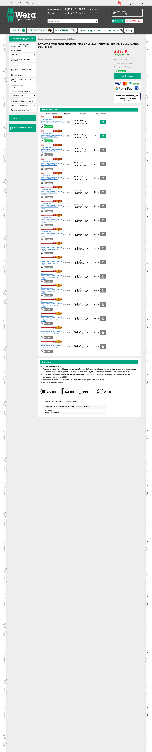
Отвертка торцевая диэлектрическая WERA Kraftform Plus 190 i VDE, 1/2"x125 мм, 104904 (51, 318)
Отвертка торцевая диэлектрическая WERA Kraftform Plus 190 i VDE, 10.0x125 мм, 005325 (51, 206)
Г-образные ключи (17, 95)
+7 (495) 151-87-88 (74, 9)
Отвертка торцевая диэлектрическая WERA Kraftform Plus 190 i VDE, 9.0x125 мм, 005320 (51, 192)
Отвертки (14, 55)
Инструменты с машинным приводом (20, 60)
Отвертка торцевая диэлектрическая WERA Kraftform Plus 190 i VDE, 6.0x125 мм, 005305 (51, 164)
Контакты (65, 3)
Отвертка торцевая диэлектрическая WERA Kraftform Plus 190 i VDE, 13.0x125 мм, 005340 (51, 136)
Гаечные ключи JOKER (18, 75)
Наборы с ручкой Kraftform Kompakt (21, 80)
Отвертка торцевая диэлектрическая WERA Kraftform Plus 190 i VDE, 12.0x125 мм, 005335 (51, 234)
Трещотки (14, 65)
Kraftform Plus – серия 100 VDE (64, 39)
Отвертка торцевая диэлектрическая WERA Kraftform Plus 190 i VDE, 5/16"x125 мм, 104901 (51, 276)
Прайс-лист (119, 21)
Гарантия (73, 3)
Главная (41, 39)
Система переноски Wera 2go (21, 110)
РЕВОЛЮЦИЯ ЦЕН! (133, 21)
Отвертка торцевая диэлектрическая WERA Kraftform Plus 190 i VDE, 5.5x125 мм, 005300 (51, 150)
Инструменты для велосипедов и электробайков (22, 100)
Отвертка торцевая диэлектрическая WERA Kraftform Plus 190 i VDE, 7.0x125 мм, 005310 (51, 122)
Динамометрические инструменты (18, 86)
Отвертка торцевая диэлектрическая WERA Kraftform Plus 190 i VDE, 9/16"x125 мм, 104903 (51, 332)
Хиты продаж (16, 50)
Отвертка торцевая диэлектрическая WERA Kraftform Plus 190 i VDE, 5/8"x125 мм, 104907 (51, 346)
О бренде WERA (16, 3)
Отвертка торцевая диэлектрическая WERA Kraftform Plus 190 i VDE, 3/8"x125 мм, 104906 (51, 290)
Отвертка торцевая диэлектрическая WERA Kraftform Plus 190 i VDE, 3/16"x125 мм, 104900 (51, 248)
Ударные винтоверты (19, 106)
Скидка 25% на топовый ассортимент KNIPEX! (20, 45)
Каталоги (57, 3)
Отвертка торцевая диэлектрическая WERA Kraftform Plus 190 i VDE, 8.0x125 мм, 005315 (51, 178)
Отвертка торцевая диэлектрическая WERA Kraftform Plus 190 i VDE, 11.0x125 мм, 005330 (51, 220)
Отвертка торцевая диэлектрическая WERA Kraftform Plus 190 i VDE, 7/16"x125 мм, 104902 (51, 304)
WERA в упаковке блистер (20, 91)
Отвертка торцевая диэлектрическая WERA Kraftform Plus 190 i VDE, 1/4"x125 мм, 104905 (51, 262)
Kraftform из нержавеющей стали (21, 70)
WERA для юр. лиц (30, 3)
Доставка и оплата (45, 3)
